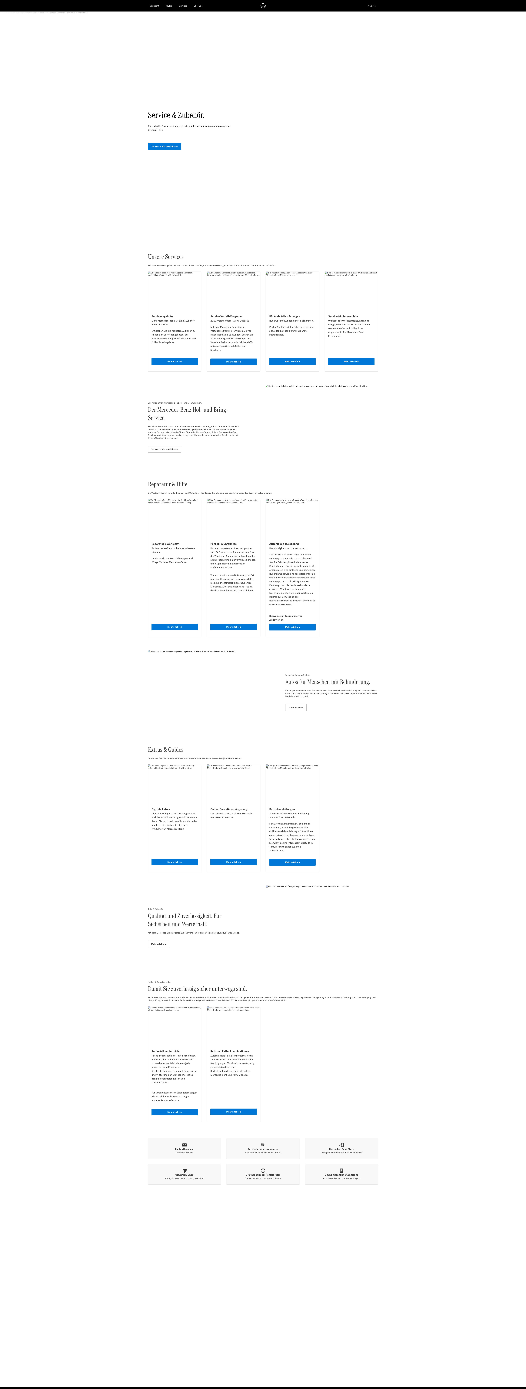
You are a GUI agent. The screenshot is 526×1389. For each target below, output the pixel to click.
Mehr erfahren (296, 707)
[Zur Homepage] (263, 6)
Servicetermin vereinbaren (164, 146)
